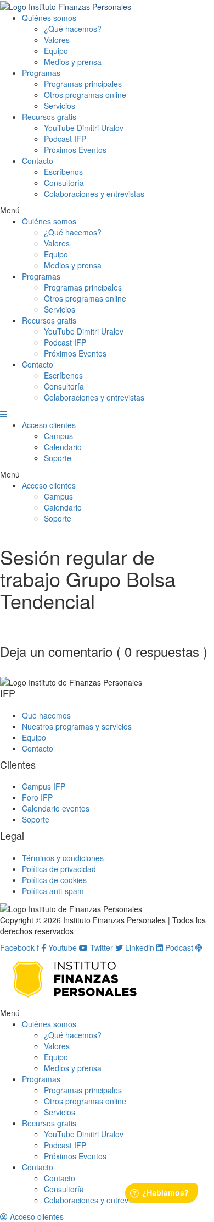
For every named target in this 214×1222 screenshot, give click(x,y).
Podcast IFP (65, 138)
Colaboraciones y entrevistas (94, 193)
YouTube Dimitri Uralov (83, 127)
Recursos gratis (49, 116)
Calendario (63, 446)
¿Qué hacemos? (73, 28)
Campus (58, 435)
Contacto (37, 160)
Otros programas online (85, 94)
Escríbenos (63, 171)
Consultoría (64, 182)
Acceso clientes (49, 424)
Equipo (56, 50)
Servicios (59, 105)
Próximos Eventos (75, 149)
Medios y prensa (73, 61)
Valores (57, 39)
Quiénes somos (49, 17)
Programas (41, 72)
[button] (107, 210)
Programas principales (83, 83)
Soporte (57, 457)
